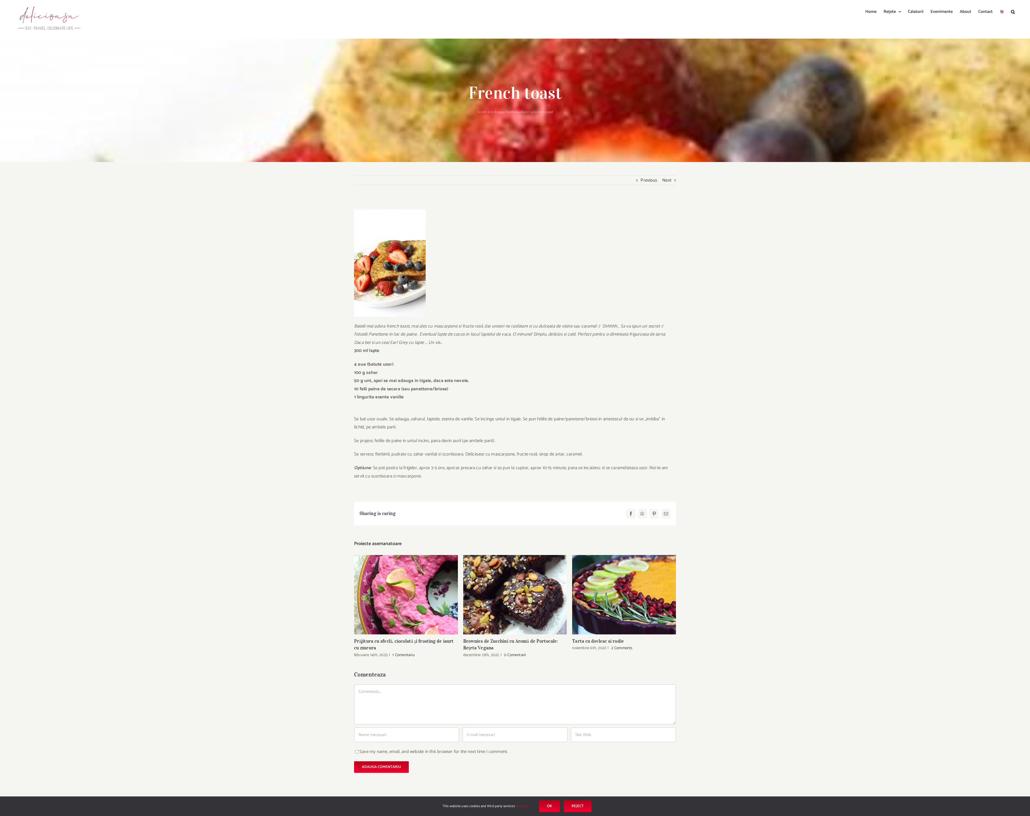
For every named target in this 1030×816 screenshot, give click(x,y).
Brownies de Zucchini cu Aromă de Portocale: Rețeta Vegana (515, 595)
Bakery (526, 112)
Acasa (499, 112)
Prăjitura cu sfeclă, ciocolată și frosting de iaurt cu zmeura (406, 595)
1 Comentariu (403, 655)
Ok (549, 806)
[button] (1013, 11)
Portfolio (512, 112)
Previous (649, 180)
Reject (578, 806)
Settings (522, 806)
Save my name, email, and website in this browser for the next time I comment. (433, 751)
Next (666, 180)
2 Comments (621, 648)
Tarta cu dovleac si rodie (624, 595)
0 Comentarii (515, 655)
